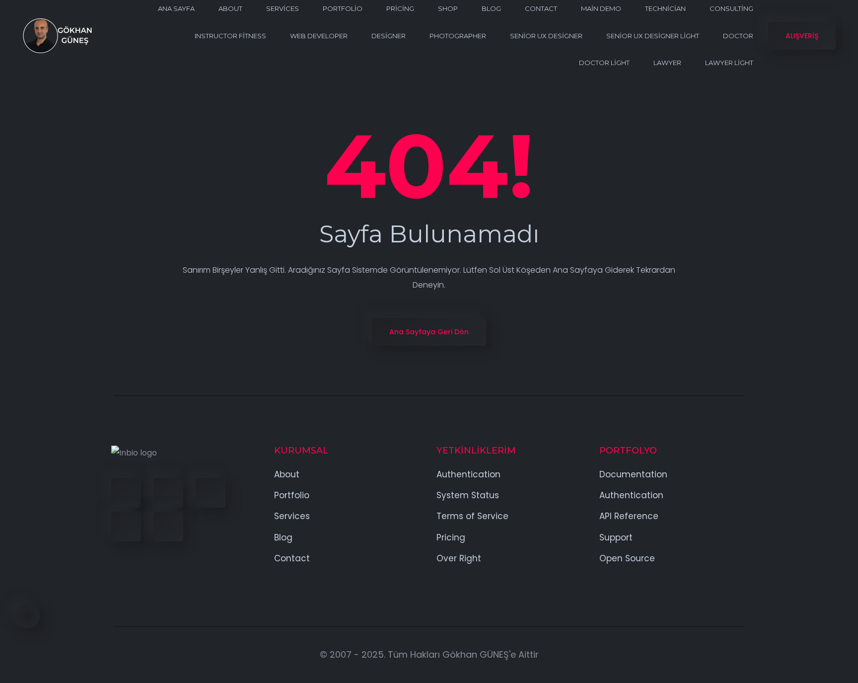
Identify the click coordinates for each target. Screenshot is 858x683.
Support (616, 537)
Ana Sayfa (176, 8)
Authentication (468, 474)
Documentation (633, 474)
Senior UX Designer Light (652, 36)
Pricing (400, 8)
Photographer (457, 36)
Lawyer (667, 63)
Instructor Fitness (230, 36)
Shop (448, 8)
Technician (665, 8)
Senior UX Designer (546, 36)
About (230, 8)
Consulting (731, 8)
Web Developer (319, 36)
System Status (467, 495)
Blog (491, 8)
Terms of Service (472, 516)
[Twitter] (168, 493)
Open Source (627, 558)
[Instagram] (126, 526)
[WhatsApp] (168, 526)
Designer (388, 36)
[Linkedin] (210, 493)
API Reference (628, 516)
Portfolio (342, 8)
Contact (541, 8)
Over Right (458, 558)
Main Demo (601, 8)
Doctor (738, 36)
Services (282, 8)
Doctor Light (604, 63)
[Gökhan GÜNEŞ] (57, 35)
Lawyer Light (729, 63)
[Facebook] (126, 493)
